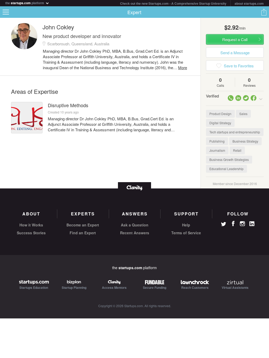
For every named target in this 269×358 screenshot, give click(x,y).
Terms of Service (186, 232)
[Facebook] (233, 223)
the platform (25, 2)
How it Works (31, 224)
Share (263, 12)
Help (186, 224)
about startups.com (249, 3)
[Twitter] (223, 224)
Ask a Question (134, 224)
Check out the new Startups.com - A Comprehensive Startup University (173, 3)
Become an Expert (82, 224)
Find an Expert (83, 232)
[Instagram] (242, 223)
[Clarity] (134, 187)
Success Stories (31, 232)
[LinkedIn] (252, 223)
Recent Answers (134, 232)
